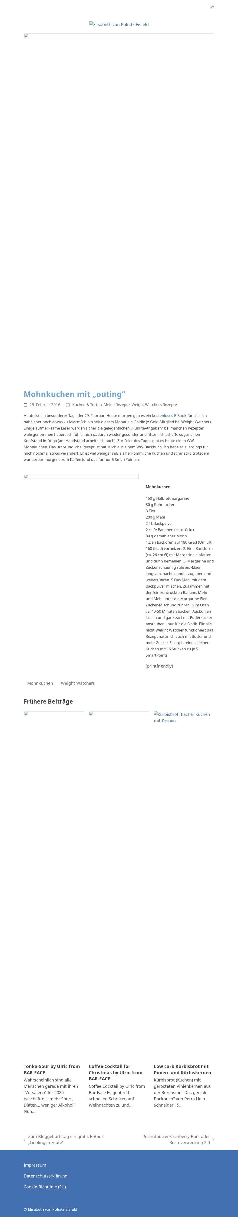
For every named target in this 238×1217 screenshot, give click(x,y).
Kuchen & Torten (87, 404)
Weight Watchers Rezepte (154, 404)
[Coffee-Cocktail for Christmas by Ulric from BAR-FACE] (119, 885)
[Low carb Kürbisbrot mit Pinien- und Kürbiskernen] (184, 885)
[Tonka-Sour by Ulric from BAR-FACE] (54, 885)
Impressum (35, 1165)
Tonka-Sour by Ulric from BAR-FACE (52, 1069)
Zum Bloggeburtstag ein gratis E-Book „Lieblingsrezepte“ (64, 1139)
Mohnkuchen (40, 683)
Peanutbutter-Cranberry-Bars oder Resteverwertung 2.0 (166, 1139)
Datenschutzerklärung (45, 1176)
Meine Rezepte (117, 404)
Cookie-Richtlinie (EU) (45, 1187)
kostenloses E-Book (169, 415)
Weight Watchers (78, 683)
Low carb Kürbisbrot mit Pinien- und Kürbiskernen (182, 1069)
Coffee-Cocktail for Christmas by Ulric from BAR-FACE (115, 1072)
